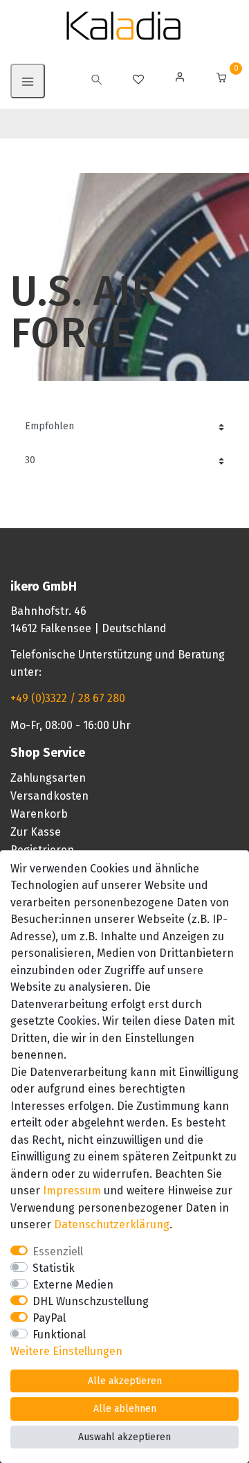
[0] (221, 79)
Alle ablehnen (124, 1409)
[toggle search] (96, 81)
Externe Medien (73, 1284)
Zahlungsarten (48, 777)
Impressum (72, 1190)
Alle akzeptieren (125, 1381)
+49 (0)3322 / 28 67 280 (67, 698)
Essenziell (58, 1251)
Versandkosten (49, 795)
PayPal (49, 1318)
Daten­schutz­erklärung (111, 1224)
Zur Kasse (35, 831)
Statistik (54, 1268)
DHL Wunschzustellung (91, 1301)
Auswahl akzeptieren (124, 1437)
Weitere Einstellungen (66, 1351)
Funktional (59, 1334)
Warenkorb (39, 813)
